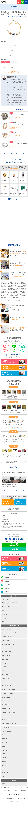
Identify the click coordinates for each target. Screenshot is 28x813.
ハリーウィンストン (6, 640)
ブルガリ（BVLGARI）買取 (14, 162)
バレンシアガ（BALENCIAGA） (9, 712)
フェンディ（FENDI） (7, 716)
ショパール (4, 750)
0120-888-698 (14, 539)
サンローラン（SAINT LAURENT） (10, 682)
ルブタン (4, 765)
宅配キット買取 (6, 502)
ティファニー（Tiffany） (8, 693)
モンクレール (5, 773)
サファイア (4, 761)
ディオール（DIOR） (6, 720)
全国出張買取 (19, 502)
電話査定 (6, 581)
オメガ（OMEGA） (6, 697)
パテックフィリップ (6, 655)
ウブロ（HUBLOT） (6, 659)
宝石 (3, 610)
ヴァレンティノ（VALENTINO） (9, 723)
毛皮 (3, 776)
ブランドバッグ (5, 599)
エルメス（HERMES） (7, 629)
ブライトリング (5, 701)
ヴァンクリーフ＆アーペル (8, 644)
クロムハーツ (5, 742)
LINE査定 (6, 577)
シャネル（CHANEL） (7, 636)
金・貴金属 (4, 614)
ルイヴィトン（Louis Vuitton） (9, 633)
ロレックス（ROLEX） (7, 652)
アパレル (4, 618)
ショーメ (4, 757)
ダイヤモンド (5, 663)
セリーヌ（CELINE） (6, 708)
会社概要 (3, 791)
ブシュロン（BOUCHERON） (8, 689)
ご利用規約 (24, 791)
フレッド (4, 746)
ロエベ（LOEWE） (6, 727)
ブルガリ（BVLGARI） (19, 16)
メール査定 (7, 584)
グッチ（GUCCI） (6, 674)
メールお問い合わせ (14, 549)
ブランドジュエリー (7, 16)
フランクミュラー (6, 704)
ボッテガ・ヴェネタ (6, 731)
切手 (3, 622)
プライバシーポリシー (13, 791)
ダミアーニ (4, 739)
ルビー (3, 670)
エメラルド (4, 667)
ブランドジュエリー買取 (14, 159)
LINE (22, 2)
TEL (19, 2)
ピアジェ (4, 754)
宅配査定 (6, 592)
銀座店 (3, 784)
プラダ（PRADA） (6, 678)
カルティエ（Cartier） (7, 648)
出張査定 (6, 588)
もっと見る (14, 490)
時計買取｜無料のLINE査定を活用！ (10, 603)
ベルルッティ (5, 769)
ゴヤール (4, 735)
